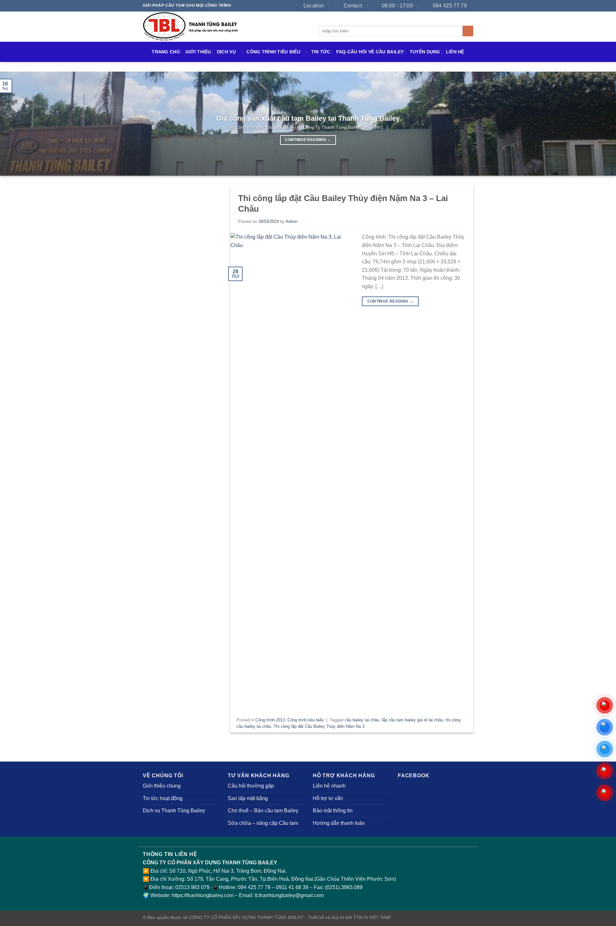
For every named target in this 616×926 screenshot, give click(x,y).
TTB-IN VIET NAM (371, 917)
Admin (291, 221)
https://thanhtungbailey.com (203, 895)
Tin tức (320, 51)
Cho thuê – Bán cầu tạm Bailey (263, 810)
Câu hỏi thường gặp (251, 786)
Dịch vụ (226, 51)
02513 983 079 (192, 887)
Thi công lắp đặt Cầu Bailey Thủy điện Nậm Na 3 (319, 726)
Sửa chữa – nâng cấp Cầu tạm (263, 823)
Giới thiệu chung (162, 786)
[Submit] (468, 31)
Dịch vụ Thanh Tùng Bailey (174, 810)
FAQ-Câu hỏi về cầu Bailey (370, 51)
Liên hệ (455, 51)
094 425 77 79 (254, 887)
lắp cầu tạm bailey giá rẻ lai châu (412, 720)
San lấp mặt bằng (248, 798)
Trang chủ (166, 51)
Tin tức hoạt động (163, 798)
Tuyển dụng (425, 51)
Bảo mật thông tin (333, 810)
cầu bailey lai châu (362, 720)
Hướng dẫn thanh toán (339, 823)
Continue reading (308, 140)
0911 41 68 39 (293, 887)
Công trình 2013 (270, 720)
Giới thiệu (198, 51)
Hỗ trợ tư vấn (328, 798)
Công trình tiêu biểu (273, 51)
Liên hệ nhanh (329, 786)
